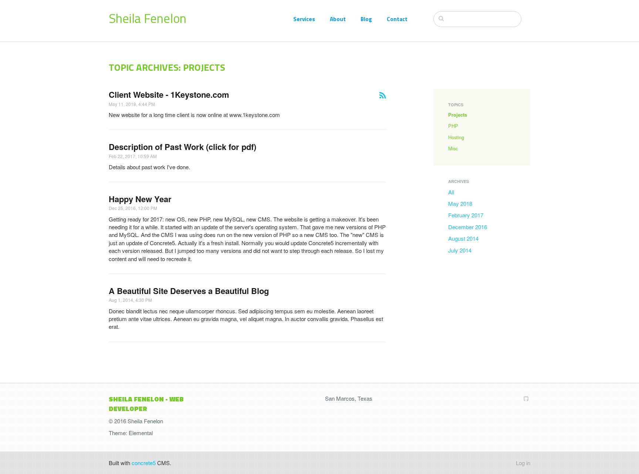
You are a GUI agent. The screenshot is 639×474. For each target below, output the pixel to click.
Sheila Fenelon (147, 18)
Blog (366, 19)
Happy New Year (140, 199)
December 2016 (467, 227)
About (338, 19)
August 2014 (463, 238)
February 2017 (465, 215)
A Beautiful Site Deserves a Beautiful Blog (189, 291)
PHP (453, 125)
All (451, 192)
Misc (453, 148)
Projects (457, 114)
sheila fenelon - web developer (146, 404)
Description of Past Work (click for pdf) (182, 147)
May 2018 (460, 203)
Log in (523, 463)
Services (304, 19)
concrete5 (144, 463)
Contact (397, 19)
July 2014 (459, 250)
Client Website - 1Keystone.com (169, 94)
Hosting (456, 137)
